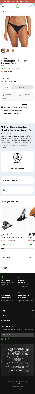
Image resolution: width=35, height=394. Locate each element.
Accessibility (17, 389)
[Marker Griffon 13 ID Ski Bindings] (14, 219)
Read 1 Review (15, 68)
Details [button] (25, 107)
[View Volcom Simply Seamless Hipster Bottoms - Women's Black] (3, 51)
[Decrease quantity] (3, 87)
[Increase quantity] (7, 87)
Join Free (24, 104)
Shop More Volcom (17, 168)
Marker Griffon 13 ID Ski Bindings (12, 238)
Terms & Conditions (17, 386)
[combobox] (17, 12)
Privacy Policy (17, 383)
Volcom (4, 58)
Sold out (22, 87)
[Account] (29, 6)
